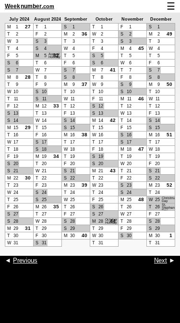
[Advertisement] (90, 299)
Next (160, 260)
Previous (25, 260)
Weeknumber (29, 6)
